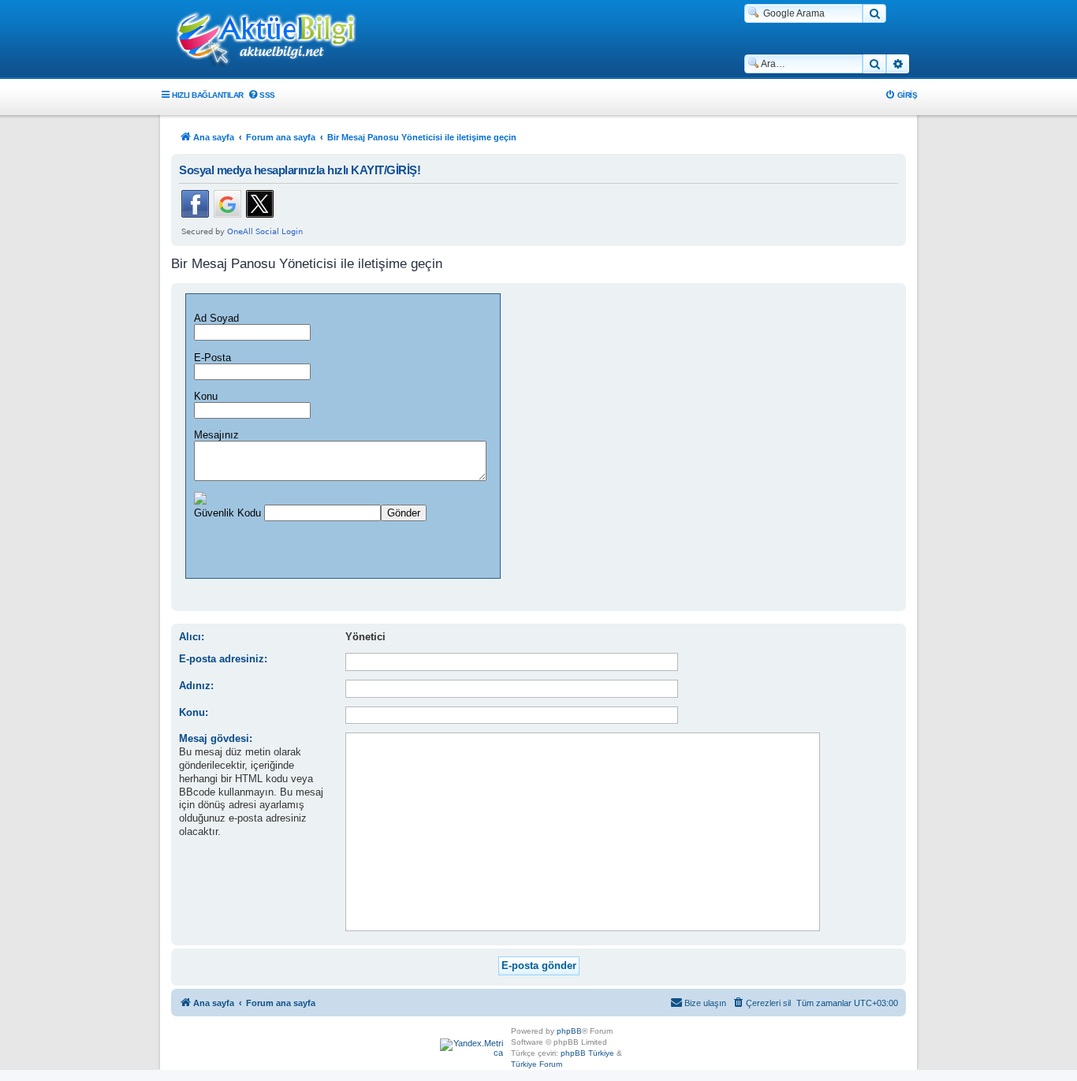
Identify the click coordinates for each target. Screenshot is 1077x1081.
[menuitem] (261, 95)
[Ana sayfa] (274, 40)
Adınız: (196, 685)
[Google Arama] (874, 13)
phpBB (569, 1031)
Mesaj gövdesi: (215, 738)
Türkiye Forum (536, 1064)
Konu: (193, 712)
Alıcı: (191, 637)
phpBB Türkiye (587, 1053)
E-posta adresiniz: (223, 659)
